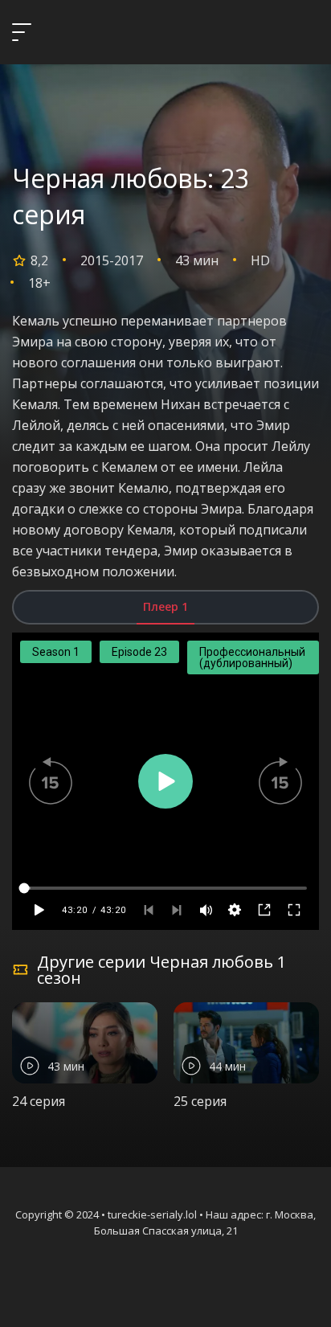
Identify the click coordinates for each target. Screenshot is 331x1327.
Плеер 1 (165, 606)
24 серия (38, 1101)
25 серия (200, 1101)
